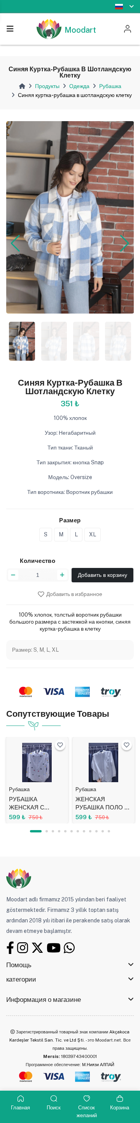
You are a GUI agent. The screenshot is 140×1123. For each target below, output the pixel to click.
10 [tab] (96, 831)
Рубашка (110, 86)
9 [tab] (90, 831)
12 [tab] (109, 831)
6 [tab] (71, 831)
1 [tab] (36, 831)
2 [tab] (47, 831)
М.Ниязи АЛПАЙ (98, 1064)
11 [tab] (103, 831)
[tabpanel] (37, 780)
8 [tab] (84, 831)
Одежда (79, 86)
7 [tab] (78, 831)
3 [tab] (53, 831)
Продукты (47, 86)
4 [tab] (59, 831)
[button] (15, 243)
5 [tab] (65, 831)
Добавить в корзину (102, 575)
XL (92, 534)
